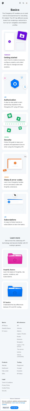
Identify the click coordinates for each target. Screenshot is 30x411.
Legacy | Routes (21, 333)
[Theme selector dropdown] (20, 3)
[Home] (7, 3)
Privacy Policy (6, 385)
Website (4, 365)
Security (4, 390)
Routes (19, 336)
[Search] (23, 3)
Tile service (20, 349)
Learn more (15, 402)
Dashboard (5, 368)
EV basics (4, 331)
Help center (5, 371)
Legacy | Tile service (20, 345)
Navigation (20, 342)
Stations (19, 331)
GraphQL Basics (6, 328)
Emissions (19, 339)
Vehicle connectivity (20, 355)
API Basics (5, 325)
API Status (19, 373)
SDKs (3, 373)
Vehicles (19, 328)
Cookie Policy (6, 388)
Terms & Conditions (7, 382)
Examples (19, 371)
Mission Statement (15, 398)
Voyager (19, 368)
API (18, 325)
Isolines (19, 352)
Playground (20, 365)
